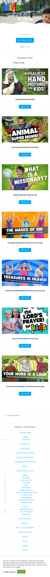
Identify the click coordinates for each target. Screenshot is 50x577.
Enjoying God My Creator (25, 453)
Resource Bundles (25, 532)
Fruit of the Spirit (26, 512)
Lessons (25, 507)
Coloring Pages (25, 432)
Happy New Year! (26, 490)
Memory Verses (25, 519)
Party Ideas (26, 514)
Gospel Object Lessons (25, 471)
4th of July (26, 477)
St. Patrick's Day (26, 495)
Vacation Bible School (26, 500)
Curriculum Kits (25, 444)
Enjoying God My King (25, 457)
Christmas (26, 482)
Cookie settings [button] (9, 572)
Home (22, 46)
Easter (26, 485)
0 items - (25, 40)
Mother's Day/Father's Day (26, 492)
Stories (25, 541)
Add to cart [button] (25, 106)
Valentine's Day (26, 502)
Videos (25, 550)
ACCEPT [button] (21, 572)
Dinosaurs (26, 439)
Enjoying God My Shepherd (25, 462)
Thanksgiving (26, 497)
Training (25, 545)
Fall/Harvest (26, 487)
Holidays (25, 475)
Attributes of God (26, 509)
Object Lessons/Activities (25, 527)
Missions (25, 523)
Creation (25, 437)
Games (25, 466)
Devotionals (25, 448)
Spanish (25, 536)
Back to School (26, 480)
